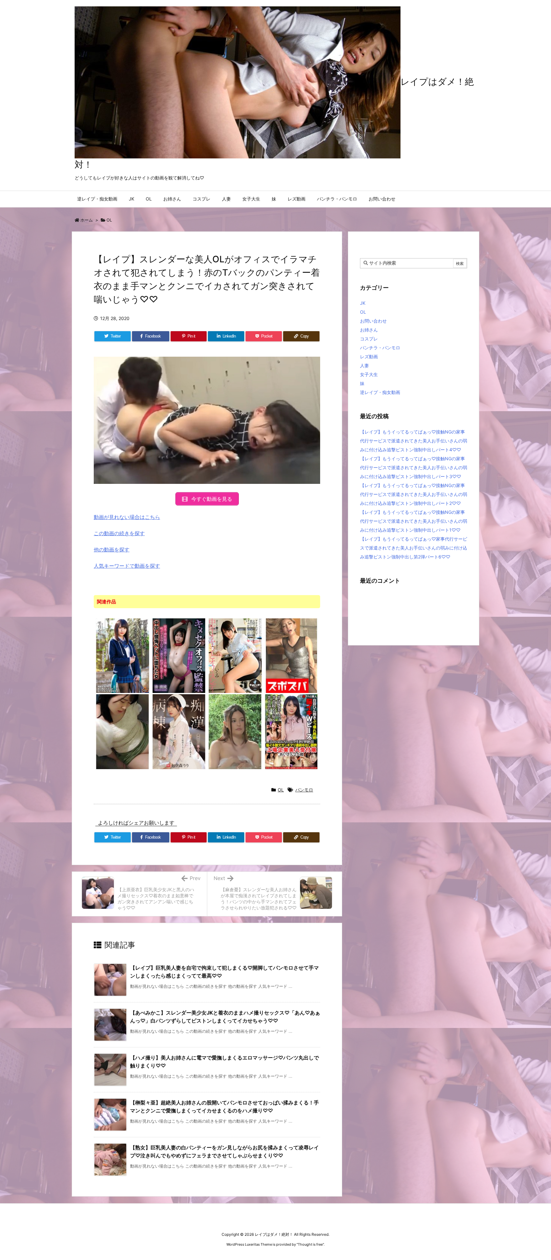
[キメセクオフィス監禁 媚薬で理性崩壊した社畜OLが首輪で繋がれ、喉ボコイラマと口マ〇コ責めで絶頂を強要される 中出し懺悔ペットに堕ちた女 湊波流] (179, 655)
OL (109, 219)
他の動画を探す (111, 549)
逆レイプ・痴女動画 (380, 392)
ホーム (86, 219)
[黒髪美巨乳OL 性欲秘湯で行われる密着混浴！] (235, 731)
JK (362, 303)
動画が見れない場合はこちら (127, 517)
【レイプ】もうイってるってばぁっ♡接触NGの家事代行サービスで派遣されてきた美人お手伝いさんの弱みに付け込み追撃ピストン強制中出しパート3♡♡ (413, 467)
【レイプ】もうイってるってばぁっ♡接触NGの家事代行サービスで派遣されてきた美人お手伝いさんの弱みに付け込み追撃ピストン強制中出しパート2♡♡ (413, 494)
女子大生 (369, 374)
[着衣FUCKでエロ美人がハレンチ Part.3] (291, 655)
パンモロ (304, 789)
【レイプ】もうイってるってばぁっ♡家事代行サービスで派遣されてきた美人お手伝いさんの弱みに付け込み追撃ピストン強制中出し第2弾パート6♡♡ (413, 547)
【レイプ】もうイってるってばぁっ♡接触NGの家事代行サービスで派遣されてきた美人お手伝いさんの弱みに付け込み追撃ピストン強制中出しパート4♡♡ (413, 440)
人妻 (364, 365)
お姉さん (369, 329)
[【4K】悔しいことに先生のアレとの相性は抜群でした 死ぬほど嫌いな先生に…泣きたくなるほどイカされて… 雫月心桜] (122, 655)
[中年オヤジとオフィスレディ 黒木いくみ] (235, 655)
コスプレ (369, 338)
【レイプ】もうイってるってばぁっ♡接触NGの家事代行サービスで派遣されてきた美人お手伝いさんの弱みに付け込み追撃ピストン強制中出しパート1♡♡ (413, 521)
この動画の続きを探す (119, 533)
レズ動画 (369, 356)
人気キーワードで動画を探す (127, 566)
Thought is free (310, 1244)
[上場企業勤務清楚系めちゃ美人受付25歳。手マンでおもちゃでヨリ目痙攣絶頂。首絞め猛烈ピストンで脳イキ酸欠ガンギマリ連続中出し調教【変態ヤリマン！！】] (291, 731)
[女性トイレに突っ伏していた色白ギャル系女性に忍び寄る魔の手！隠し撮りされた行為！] (122, 731)
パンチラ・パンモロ (380, 347)
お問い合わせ (373, 321)
